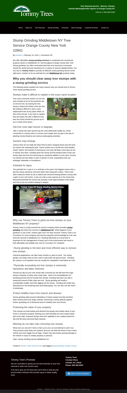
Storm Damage (76, 28)
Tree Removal (40, 28)
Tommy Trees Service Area (31, 346)
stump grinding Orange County (64, 346)
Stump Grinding (53, 28)
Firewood (65, 28)
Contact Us (105, 28)
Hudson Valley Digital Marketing (76, 389)
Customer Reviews (91, 28)
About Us (28, 28)
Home (20, 28)
